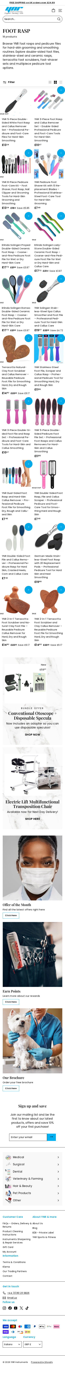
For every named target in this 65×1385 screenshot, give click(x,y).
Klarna (6, 1266)
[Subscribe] (51, 1137)
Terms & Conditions (14, 1262)
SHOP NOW (32, 735)
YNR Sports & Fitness (44, 1237)
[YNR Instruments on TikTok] (27, 1308)
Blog (34, 1228)
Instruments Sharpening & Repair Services (16, 1241)
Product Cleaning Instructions (13, 1233)
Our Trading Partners (15, 1271)
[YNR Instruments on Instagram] (4, 1308)
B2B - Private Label (43, 1232)
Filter (11, 82)
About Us (37, 1223)
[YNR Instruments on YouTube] (15, 1308)
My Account (10, 1251)
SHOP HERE (32, 819)
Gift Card (8, 1247)
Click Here (11, 915)
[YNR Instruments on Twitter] (21, 1308)
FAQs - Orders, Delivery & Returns (17, 1225)
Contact (7, 1276)
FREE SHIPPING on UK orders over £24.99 (32, 2)
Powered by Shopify (42, 1362)
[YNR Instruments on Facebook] (10, 1308)
